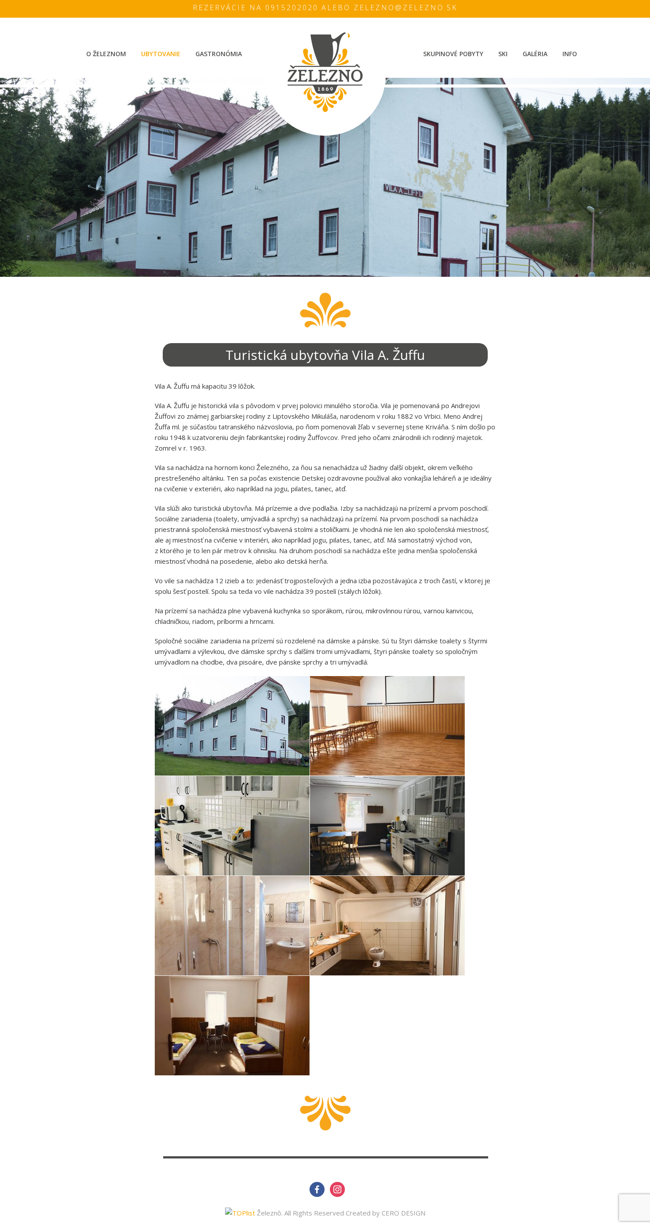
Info (569, 54)
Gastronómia (218, 54)
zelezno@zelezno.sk (406, 7)
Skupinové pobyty (453, 54)
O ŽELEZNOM (106, 54)
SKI (503, 54)
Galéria (535, 54)
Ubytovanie (160, 54)
